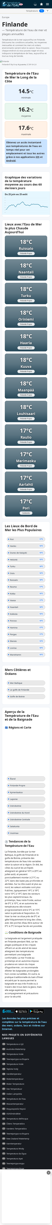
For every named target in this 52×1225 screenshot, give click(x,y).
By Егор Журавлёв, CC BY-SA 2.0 (23, 64)
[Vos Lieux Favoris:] (41, 4)
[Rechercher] (35, 4)
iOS (37, 157)
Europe (5, 17)
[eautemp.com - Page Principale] (12, 4)
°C (42, 11)
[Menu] (47, 4)
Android (10, 160)
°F (48, 11)
